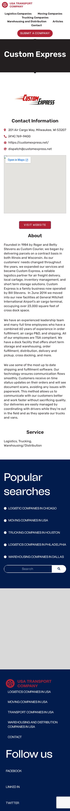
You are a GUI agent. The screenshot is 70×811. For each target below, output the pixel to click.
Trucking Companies (35, 17)
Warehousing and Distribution (26, 21)
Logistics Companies (18, 13)
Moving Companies (50, 13)
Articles (58, 21)
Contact (36, 25)
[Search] (59, 569)
